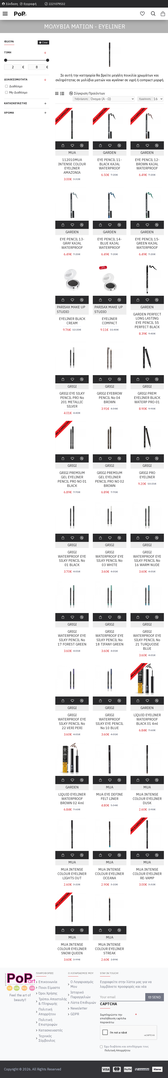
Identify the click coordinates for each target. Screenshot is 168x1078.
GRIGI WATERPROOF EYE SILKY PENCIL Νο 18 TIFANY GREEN (109, 637)
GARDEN (109, 153)
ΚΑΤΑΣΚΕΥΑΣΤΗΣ (15, 103)
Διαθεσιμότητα (15, 79)
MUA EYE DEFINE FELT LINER (109, 796)
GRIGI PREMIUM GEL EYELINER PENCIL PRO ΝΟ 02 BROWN (109, 479)
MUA (72, 153)
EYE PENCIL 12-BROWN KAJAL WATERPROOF (147, 164)
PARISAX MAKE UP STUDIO (71, 309)
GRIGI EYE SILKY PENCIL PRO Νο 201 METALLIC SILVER (72, 399)
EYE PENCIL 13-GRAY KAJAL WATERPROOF (72, 243)
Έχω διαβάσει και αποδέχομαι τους (126, 1048)
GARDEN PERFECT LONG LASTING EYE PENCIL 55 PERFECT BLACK (147, 320)
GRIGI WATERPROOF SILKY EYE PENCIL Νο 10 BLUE (109, 721)
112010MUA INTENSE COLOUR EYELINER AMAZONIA (72, 166)
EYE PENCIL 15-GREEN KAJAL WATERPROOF (147, 243)
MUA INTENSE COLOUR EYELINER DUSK (147, 798)
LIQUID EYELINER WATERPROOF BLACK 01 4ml (147, 719)
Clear (45, 42)
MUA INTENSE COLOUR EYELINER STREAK (109, 948)
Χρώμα (9, 112)
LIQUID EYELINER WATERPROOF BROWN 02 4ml (72, 798)
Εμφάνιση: (145, 98)
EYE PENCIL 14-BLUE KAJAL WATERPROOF (109, 243)
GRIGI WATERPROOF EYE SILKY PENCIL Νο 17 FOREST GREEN (72, 637)
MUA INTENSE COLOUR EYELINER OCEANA (109, 873)
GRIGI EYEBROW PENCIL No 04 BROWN (109, 397)
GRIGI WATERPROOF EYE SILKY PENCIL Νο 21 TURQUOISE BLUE (147, 640)
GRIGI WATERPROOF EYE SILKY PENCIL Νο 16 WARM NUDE (147, 558)
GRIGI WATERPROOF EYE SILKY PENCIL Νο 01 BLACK (72, 558)
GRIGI (72, 386)
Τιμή (7, 52)
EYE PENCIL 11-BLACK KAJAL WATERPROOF (109, 164)
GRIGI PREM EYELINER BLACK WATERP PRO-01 (147, 397)
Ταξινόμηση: (81, 98)
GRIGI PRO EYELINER (147, 475)
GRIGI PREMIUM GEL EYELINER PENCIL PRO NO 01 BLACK (72, 479)
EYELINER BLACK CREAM (72, 321)
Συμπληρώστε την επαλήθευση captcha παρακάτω (113, 1018)
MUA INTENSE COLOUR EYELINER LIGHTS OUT (72, 873)
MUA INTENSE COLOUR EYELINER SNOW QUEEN (72, 948)
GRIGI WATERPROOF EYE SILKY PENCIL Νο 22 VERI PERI (72, 721)
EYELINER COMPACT (109, 321)
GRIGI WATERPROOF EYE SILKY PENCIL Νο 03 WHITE (109, 558)
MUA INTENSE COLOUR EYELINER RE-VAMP (147, 873)
